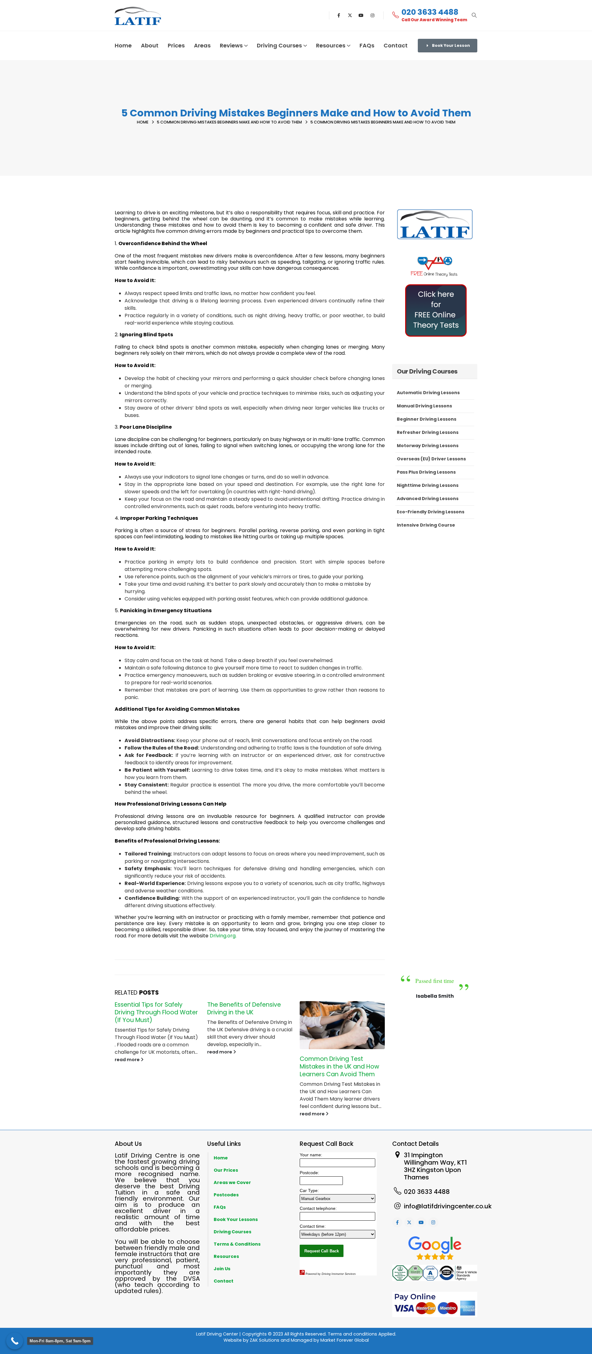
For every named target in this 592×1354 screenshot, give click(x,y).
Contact (396, 45)
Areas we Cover (232, 1182)
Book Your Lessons (236, 1219)
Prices (176, 45)
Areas (202, 45)
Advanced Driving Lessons (427, 498)
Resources (330, 45)
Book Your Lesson (450, 45)
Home (123, 45)
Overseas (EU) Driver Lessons (431, 459)
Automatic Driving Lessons (428, 393)
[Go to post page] (342, 1025)
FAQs (367, 45)
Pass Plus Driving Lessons (426, 472)
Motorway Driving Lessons (427, 446)
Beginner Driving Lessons (426, 419)
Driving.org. (223, 935)
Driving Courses (232, 1232)
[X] (350, 15)
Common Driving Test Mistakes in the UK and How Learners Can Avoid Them (339, 1066)
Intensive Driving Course (426, 525)
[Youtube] (361, 15)
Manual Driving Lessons (424, 406)
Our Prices (226, 1170)
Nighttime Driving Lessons (427, 485)
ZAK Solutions (264, 1340)
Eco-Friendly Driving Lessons (430, 512)
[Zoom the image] (435, 254)
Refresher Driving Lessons (427, 432)
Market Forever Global (344, 1340)
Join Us (222, 1269)
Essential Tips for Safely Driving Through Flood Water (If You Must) (156, 1012)
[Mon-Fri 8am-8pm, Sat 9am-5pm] (14, 1340)
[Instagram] (372, 15)
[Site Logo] (138, 16)
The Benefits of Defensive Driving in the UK (244, 1008)
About (149, 45)
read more (128, 1060)
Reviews (231, 45)
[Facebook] (339, 15)
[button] (474, 15)
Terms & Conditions (237, 1244)
